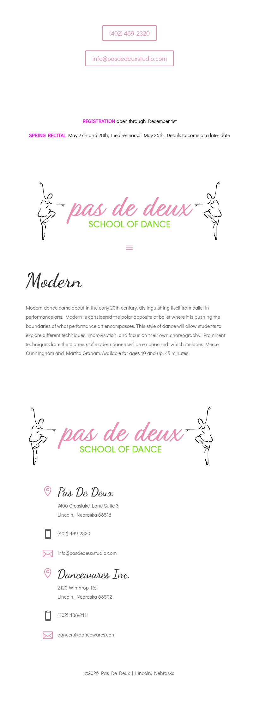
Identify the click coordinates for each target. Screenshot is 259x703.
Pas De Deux (85, 492)
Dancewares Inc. (93, 574)
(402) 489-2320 (129, 33)
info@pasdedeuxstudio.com (129, 58)
